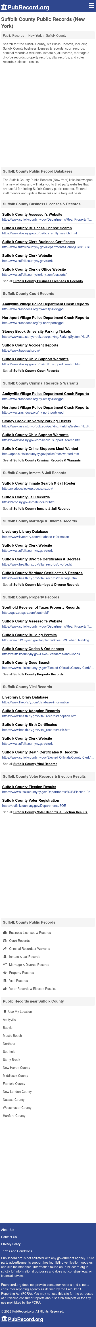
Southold (9, 1051)
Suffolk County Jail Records (26, 496)
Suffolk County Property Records (38, 674)
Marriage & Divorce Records (28, 964)
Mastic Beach (12, 1035)
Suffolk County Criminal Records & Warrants (47, 460)
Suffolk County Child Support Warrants (35, 358)
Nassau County (14, 1099)
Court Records (19, 940)
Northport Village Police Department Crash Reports (45, 317)
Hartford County (14, 1115)
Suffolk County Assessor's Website (32, 214)
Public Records (13, 35)
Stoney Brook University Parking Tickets (36, 331)
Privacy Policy (11, 1244)
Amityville (9, 1019)
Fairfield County (14, 1083)
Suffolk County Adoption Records (31, 710)
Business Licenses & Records (29, 932)
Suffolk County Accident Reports (30, 345)
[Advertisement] (48, 114)
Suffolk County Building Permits (29, 634)
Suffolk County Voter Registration (30, 800)
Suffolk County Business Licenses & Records (48, 281)
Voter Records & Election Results (32, 988)
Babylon (8, 1027)
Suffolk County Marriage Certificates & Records (42, 572)
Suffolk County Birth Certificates (29, 724)
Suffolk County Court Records (36, 370)
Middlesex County (15, 1075)
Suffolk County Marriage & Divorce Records (46, 584)
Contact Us (9, 1236)
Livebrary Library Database (25, 531)
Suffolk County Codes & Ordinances (33, 648)
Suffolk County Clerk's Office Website (34, 269)
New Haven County (16, 1067)
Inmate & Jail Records (24, 956)
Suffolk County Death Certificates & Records (40, 752)
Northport (9, 1043)
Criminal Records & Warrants (29, 948)
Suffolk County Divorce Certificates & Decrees (41, 559)
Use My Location (20, 1011)
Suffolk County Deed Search (26, 662)
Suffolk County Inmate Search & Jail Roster (38, 483)
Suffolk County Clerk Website (27, 255)
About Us (7, 1229)
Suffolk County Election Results (29, 786)
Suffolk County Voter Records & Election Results (50, 812)
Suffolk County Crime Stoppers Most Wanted (40, 448)
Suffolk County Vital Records (35, 763)
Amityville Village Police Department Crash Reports (45, 303)
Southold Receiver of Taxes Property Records (41, 607)
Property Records (21, 972)
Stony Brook (11, 1059)
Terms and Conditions (16, 1251)
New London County (17, 1091)
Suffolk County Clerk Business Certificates (38, 241)
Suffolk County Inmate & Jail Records (41, 508)
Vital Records (18, 980)
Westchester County (17, 1107)
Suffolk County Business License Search (37, 227)
